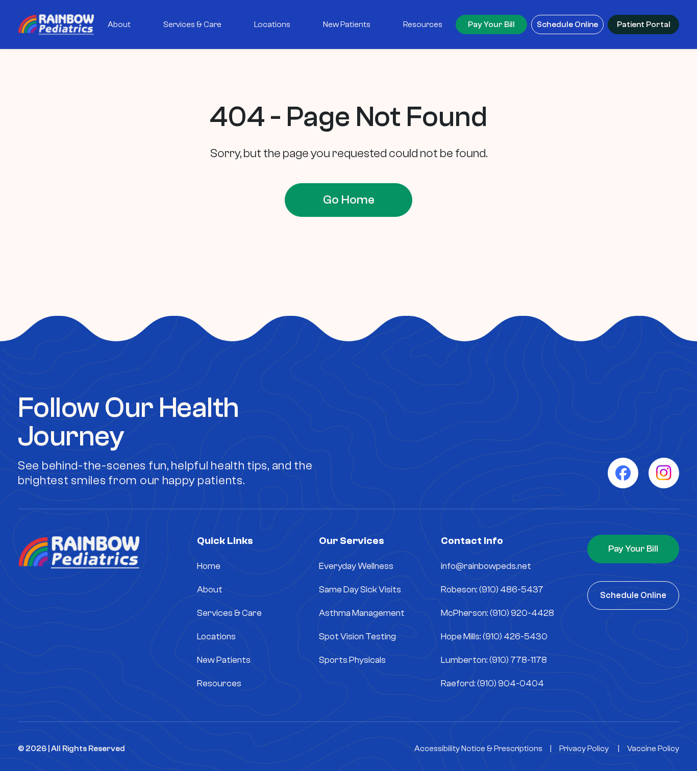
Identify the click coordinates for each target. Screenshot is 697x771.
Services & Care (229, 613)
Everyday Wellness (356, 566)
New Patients (224, 660)
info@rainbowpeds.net (486, 566)
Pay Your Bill (491, 24)
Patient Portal (643, 24)
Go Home (349, 200)
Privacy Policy (584, 748)
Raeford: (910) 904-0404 (492, 683)
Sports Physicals (352, 660)
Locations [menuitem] (272, 24)
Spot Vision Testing (357, 636)
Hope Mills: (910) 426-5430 (494, 636)
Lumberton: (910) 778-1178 (494, 660)
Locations (216, 636)
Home (208, 566)
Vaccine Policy (653, 748)
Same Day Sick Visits (360, 589)
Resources (219, 683)
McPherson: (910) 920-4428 (497, 613)
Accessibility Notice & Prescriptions (478, 748)
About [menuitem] (119, 24)
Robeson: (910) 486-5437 (492, 589)
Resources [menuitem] (422, 24)
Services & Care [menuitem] (192, 24)
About (209, 589)
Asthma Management (362, 613)
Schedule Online (567, 24)
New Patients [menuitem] (346, 24)
